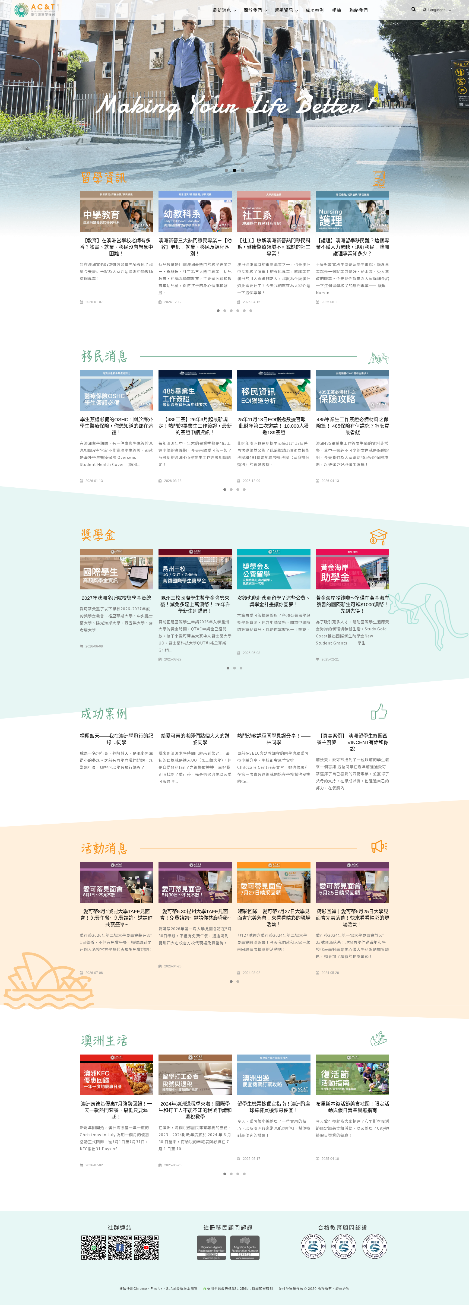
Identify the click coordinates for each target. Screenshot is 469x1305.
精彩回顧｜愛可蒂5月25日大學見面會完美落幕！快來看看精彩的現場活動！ (352, 918)
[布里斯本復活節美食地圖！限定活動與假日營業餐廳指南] (352, 1074)
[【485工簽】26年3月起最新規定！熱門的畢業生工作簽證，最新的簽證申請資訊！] (195, 390)
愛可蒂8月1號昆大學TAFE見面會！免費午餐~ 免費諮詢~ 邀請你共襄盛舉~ (116, 918)
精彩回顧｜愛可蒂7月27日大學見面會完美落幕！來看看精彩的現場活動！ (273, 918)
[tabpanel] (234, 141)
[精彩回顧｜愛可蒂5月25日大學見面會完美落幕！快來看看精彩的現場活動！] (352, 882)
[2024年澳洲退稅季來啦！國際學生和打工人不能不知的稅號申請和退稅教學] (195, 1074)
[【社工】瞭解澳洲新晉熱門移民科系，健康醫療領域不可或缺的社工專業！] (273, 211)
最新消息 (222, 10)
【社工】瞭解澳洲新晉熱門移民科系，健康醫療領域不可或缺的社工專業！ (273, 247)
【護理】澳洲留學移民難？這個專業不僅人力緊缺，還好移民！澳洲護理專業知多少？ (352, 247)
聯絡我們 (359, 10)
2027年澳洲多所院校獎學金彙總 (116, 598)
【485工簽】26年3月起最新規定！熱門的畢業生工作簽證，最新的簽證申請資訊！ (195, 426)
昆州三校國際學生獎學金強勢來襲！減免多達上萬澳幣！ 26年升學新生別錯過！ (195, 604)
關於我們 (253, 10)
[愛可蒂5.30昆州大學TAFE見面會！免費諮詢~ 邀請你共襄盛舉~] (195, 882)
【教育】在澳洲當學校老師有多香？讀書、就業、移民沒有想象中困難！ (116, 247)
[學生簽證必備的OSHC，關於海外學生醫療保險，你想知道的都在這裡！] (116, 390)
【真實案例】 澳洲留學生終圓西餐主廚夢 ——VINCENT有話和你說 (352, 742)
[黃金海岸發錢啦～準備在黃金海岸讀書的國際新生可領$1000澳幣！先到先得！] (352, 568)
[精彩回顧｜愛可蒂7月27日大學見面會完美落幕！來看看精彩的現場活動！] (273, 882)
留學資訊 (284, 10)
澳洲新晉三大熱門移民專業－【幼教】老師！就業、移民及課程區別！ (195, 247)
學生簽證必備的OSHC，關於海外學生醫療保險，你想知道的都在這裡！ (116, 426)
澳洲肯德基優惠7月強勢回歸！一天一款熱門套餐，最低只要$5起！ (116, 1110)
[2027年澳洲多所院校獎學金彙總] (116, 568)
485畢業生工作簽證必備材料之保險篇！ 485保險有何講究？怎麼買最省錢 (352, 426)
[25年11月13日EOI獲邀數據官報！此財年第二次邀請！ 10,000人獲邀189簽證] (273, 390)
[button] (414, 10)
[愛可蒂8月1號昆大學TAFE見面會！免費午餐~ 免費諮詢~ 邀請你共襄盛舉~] (116, 882)
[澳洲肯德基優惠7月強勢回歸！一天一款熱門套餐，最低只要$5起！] (116, 1074)
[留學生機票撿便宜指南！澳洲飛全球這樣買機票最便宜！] (273, 1074)
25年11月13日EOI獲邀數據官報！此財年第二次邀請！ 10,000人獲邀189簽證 (273, 426)
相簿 (336, 10)
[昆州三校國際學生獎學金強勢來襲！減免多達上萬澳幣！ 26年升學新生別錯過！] (195, 568)
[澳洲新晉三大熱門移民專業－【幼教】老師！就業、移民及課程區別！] (195, 211)
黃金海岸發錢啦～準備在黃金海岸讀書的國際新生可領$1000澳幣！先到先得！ (352, 604)
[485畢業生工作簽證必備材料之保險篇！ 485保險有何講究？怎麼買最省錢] (352, 390)
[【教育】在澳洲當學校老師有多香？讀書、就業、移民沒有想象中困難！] (116, 211)
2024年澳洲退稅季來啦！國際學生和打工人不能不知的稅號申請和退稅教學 (195, 1110)
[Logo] (34, 10)
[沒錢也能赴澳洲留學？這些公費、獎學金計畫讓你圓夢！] (273, 568)
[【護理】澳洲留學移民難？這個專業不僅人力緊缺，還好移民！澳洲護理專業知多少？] (352, 211)
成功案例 (315, 10)
